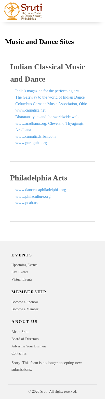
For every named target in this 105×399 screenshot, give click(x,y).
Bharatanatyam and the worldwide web (46, 117)
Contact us (19, 353)
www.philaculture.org (32, 196)
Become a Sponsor (24, 302)
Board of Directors (24, 339)
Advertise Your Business (28, 346)
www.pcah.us (26, 203)
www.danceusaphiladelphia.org (40, 190)
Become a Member (24, 309)
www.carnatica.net (30, 110)
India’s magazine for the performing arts (47, 91)
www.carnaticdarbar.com (35, 136)
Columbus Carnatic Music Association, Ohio (51, 104)
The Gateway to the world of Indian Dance (50, 97)
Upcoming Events (24, 265)
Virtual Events (21, 279)
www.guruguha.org (31, 143)
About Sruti (20, 332)
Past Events (19, 272)
